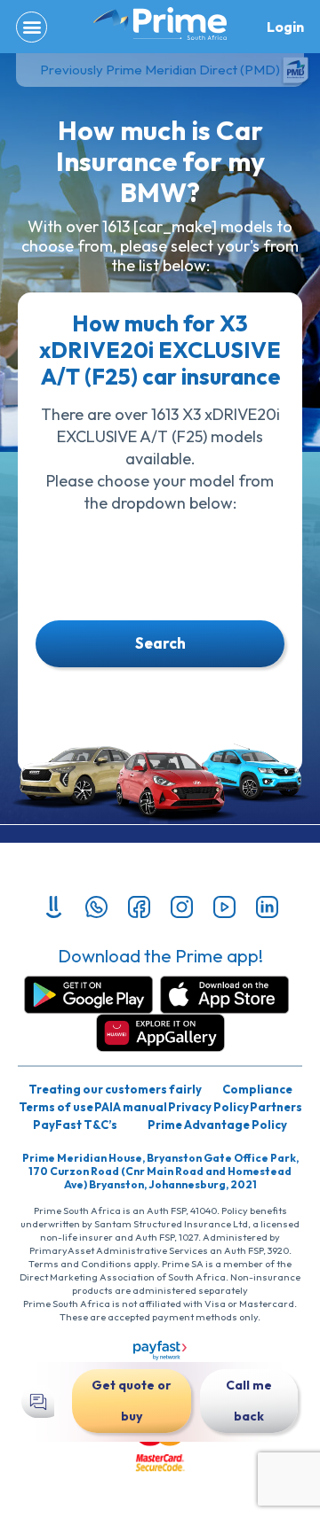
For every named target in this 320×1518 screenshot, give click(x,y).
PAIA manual (130, 1107)
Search (160, 643)
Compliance (257, 1089)
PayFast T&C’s (75, 1124)
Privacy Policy (208, 1107)
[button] (31, 27)
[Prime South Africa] (160, 24)
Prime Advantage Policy (217, 1124)
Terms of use (56, 1107)
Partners (276, 1107)
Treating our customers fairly (115, 1089)
